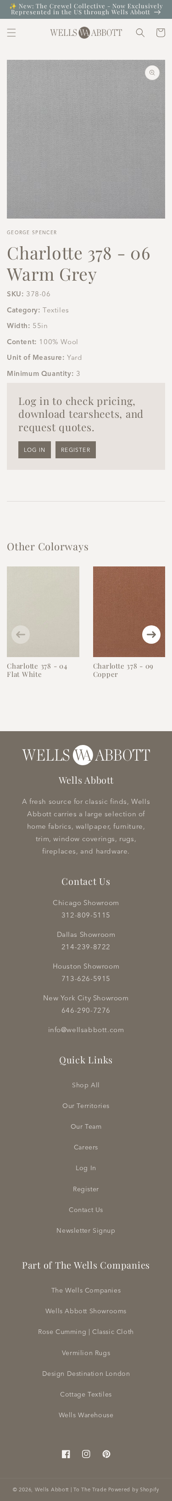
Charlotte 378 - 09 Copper (123, 670)
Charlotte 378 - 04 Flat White (37, 670)
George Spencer (32, 233)
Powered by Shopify (133, 1489)
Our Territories (86, 1106)
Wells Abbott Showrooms (86, 1311)
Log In (86, 1168)
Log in (34, 449)
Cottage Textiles (86, 1394)
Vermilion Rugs (86, 1353)
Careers (86, 1147)
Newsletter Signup (85, 1230)
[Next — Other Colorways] (151, 634)
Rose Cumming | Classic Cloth (86, 1332)
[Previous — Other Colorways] (20, 634)
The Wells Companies (86, 1290)
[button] (11, 33)
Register (75, 449)
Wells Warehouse (86, 1415)
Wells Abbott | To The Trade (71, 1489)
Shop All (86, 1085)
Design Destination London (86, 1373)
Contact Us (86, 1210)
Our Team (86, 1126)
